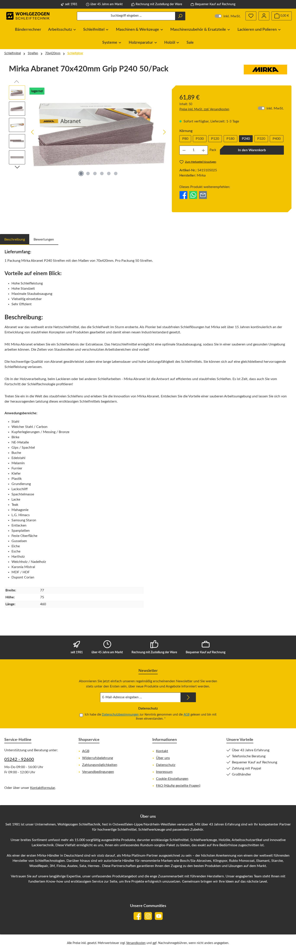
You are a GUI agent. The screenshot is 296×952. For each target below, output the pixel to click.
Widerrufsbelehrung (97, 758)
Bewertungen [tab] (44, 239)
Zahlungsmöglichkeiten (99, 765)
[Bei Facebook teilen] (183, 195)
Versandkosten (136, 943)
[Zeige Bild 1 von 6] (81, 173)
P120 (215, 138)
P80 (185, 138)
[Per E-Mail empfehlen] (203, 195)
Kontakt (162, 751)
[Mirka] (265, 71)
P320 (261, 138)
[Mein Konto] (264, 15)
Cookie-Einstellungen (172, 778)
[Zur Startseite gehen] (28, 16)
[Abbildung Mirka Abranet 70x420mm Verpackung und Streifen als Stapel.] (98, 132)
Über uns (163, 758)
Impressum (164, 772)
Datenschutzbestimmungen (120, 714)
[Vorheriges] (32, 132)
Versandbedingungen (98, 772)
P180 (230, 138)
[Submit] (188, 697)
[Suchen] (180, 16)
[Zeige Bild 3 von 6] (95, 173)
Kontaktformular (42, 788)
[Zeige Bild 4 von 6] (102, 173)
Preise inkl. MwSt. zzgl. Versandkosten (204, 109)
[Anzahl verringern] (184, 150)
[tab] (14, 239)
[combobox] (126, 16)
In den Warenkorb (252, 150)
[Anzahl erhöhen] (203, 150)
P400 (277, 138)
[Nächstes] (164, 132)
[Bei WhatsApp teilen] (193, 195)
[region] (88, 131)
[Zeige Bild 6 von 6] (115, 173)
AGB (187, 714)
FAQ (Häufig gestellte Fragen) (178, 785)
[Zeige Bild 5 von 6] (109, 173)
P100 (200, 138)
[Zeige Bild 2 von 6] (88, 173)
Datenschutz (165, 765)
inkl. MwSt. (227, 15)
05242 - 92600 (19, 759)
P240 (246, 138)
